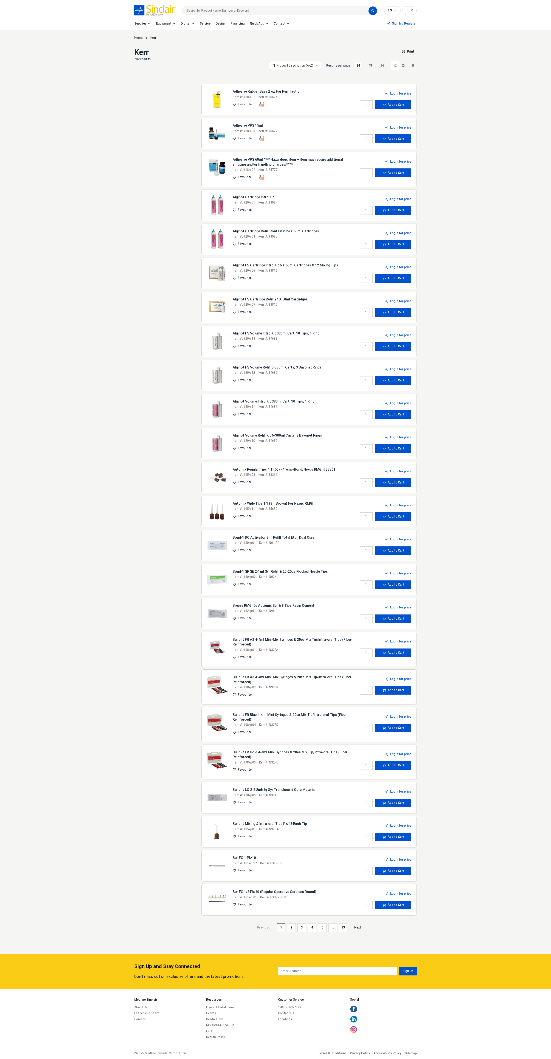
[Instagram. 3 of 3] (353, 1032)
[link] (154, 10)
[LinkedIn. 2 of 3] (353, 1021)
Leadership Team (146, 1013)
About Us (140, 1007)
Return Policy (215, 1037)
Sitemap (411, 1053)
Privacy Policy (360, 1053)
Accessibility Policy (387, 1053)
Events (211, 1013)
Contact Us (286, 1013)
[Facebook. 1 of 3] (353, 1011)
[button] (372, 10)
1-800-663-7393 (289, 1007)
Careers (140, 1019)
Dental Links (215, 1019)
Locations (285, 1019)
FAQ (209, 1031)
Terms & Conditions (332, 1053)
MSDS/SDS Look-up (220, 1025)
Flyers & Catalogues (220, 1007)
